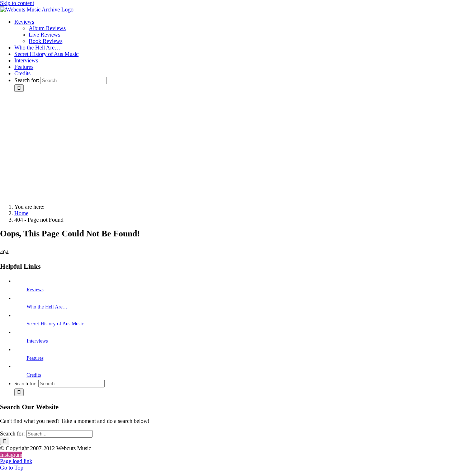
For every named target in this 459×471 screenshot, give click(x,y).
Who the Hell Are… (47, 307)
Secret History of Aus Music (55, 323)
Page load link (16, 461)
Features (35, 358)
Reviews (35, 289)
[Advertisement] (229, 148)
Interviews (37, 341)
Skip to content (17, 3)
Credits (34, 375)
